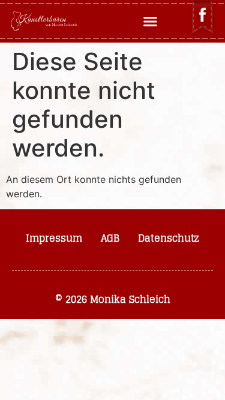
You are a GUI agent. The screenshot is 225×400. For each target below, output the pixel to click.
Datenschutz (168, 238)
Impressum (54, 238)
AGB (110, 238)
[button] (150, 21)
